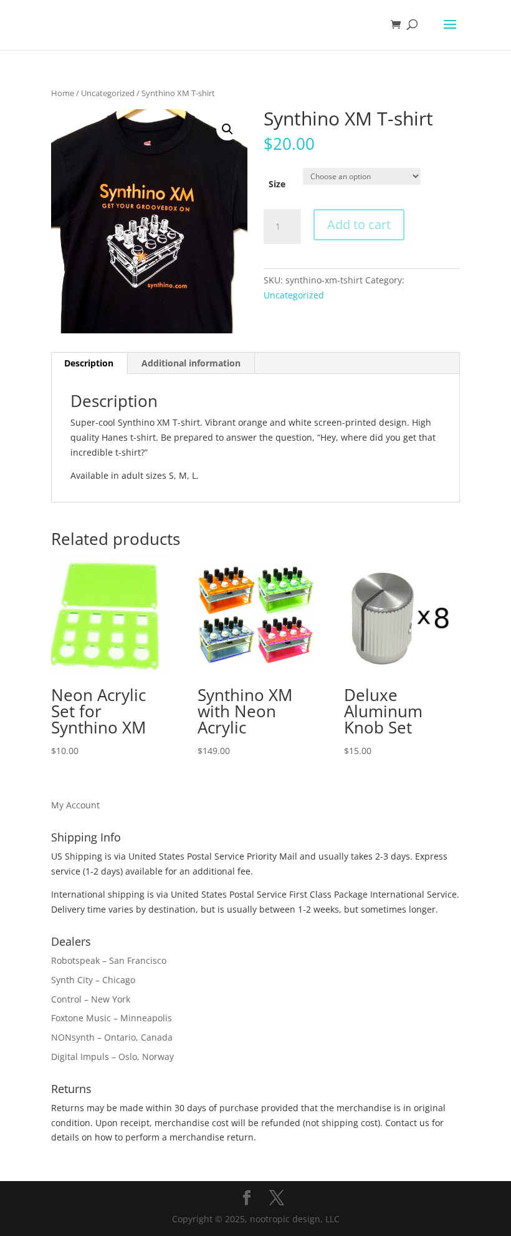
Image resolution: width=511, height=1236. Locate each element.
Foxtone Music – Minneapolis (111, 1018)
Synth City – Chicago (93, 980)
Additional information (191, 363)
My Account (75, 805)
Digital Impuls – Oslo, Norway (112, 1056)
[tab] (89, 363)
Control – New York (90, 999)
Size (277, 184)
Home (62, 93)
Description (88, 363)
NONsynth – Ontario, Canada (112, 1037)
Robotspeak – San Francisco (108, 960)
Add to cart (359, 224)
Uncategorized (108, 93)
